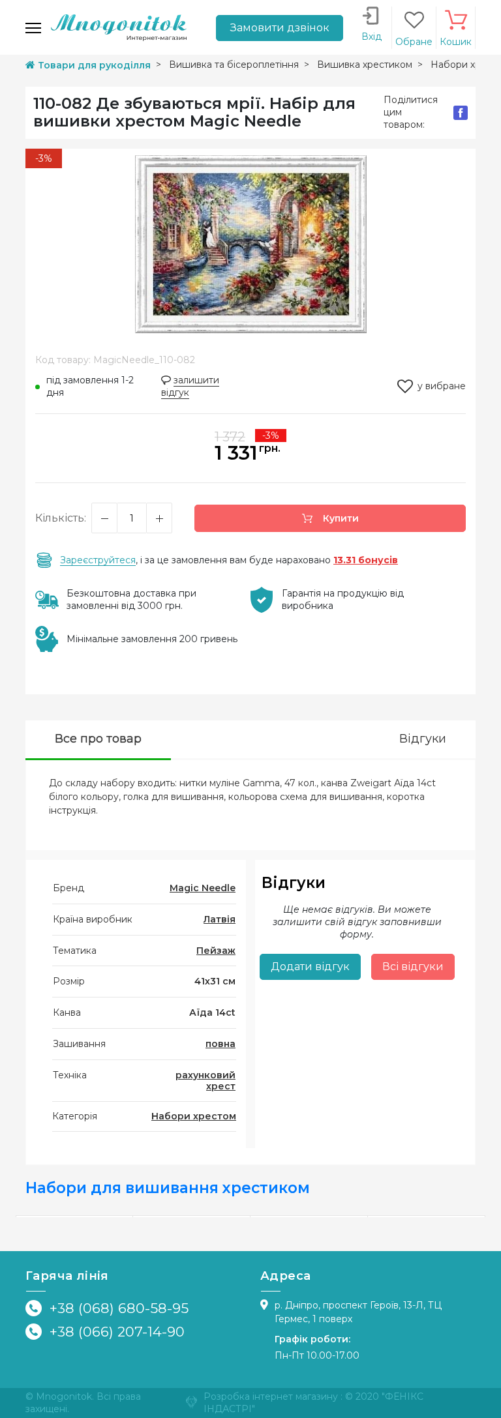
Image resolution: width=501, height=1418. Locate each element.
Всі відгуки (413, 966)
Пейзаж (215, 950)
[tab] (98, 740)
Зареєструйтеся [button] (98, 560)
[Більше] (159, 518)
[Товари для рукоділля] (119, 27)
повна (220, 1044)
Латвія (219, 919)
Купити (339, 518)
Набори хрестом (193, 1116)
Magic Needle (202, 888)
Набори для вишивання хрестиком (167, 1188)
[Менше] (104, 518)
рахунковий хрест (205, 1080)
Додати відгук (310, 966)
